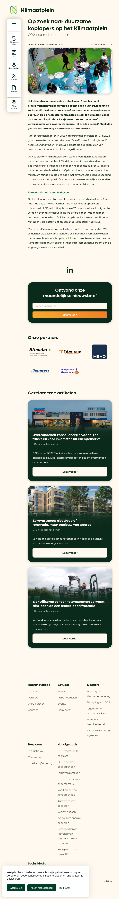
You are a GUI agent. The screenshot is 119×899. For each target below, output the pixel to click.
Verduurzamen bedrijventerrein (96, 722)
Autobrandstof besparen (66, 803)
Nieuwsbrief (64, 709)
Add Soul (108, 881)
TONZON (40, 352)
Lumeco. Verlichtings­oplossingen (40, 371)
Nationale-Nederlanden (69, 371)
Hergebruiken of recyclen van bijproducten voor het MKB (68, 836)
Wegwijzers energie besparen (69, 820)
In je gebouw (35, 750)
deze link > (67, 238)
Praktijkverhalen (67, 697)
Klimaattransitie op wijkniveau (98, 733)
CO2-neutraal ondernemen (48, 34)
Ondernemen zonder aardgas (96, 711)
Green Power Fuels (69, 352)
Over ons (33, 691)
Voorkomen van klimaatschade (67, 792)
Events (61, 703)
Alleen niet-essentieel (42, 887)
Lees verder (69, 471)
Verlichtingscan (66, 811)
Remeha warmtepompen (99, 352)
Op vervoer (35, 756)
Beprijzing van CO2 (98, 702)
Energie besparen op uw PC (68, 852)
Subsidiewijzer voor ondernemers (68, 781)
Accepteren (16, 887)
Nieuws (61, 691)
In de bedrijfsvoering (40, 763)
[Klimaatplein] (14, 10)
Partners (33, 697)
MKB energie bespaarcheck (66, 764)
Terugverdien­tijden (68, 772)
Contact (33, 709)
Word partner (36, 703)
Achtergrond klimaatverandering (98, 694)
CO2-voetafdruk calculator (67, 753)
